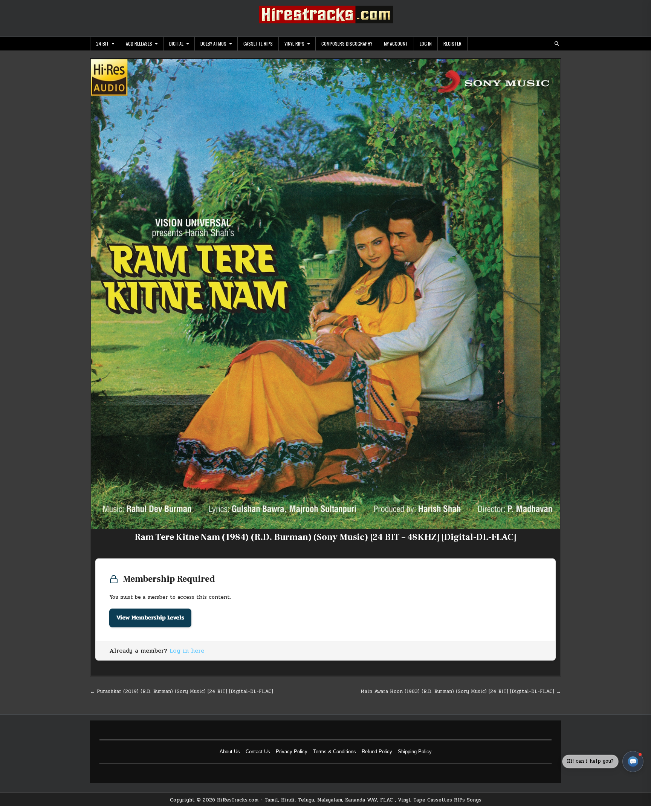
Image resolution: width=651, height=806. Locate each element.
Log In (426, 43)
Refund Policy (377, 751)
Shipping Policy (415, 751)
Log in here (187, 650)
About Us (230, 751)
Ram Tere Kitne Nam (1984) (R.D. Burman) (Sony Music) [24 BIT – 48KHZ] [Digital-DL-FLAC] (325, 537)
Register (452, 43)
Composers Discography (346, 43)
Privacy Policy (291, 751)
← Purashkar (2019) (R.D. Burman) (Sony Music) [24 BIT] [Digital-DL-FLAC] (181, 691)
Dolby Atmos (213, 43)
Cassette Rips (258, 43)
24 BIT (102, 43)
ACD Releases (139, 43)
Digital (176, 43)
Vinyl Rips (294, 43)
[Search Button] (557, 44)
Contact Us (258, 751)
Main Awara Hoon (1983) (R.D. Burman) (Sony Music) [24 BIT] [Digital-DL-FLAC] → (461, 691)
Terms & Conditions (334, 751)
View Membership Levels (150, 617)
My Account (396, 43)
